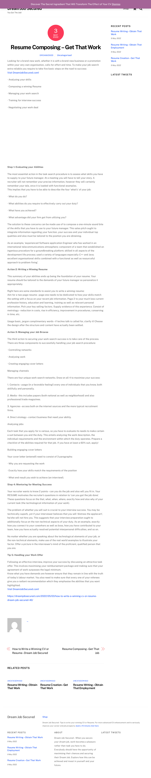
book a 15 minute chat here (87, 726)
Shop (126, 8)
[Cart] (135, 9)
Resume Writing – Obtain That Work (126, 32)
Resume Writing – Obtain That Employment (88, 686)
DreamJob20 (46, 55)
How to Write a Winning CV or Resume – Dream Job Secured (30, 650)
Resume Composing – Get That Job (80, 650)
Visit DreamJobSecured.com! (23, 72)
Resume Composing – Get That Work (56, 47)
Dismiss (116, 4)
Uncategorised (64, 55)
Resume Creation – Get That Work (125, 59)
